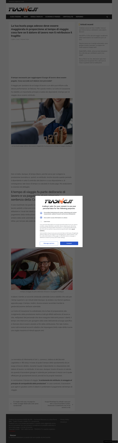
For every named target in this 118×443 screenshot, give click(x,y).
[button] (59, 221)
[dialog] (59, 221)
